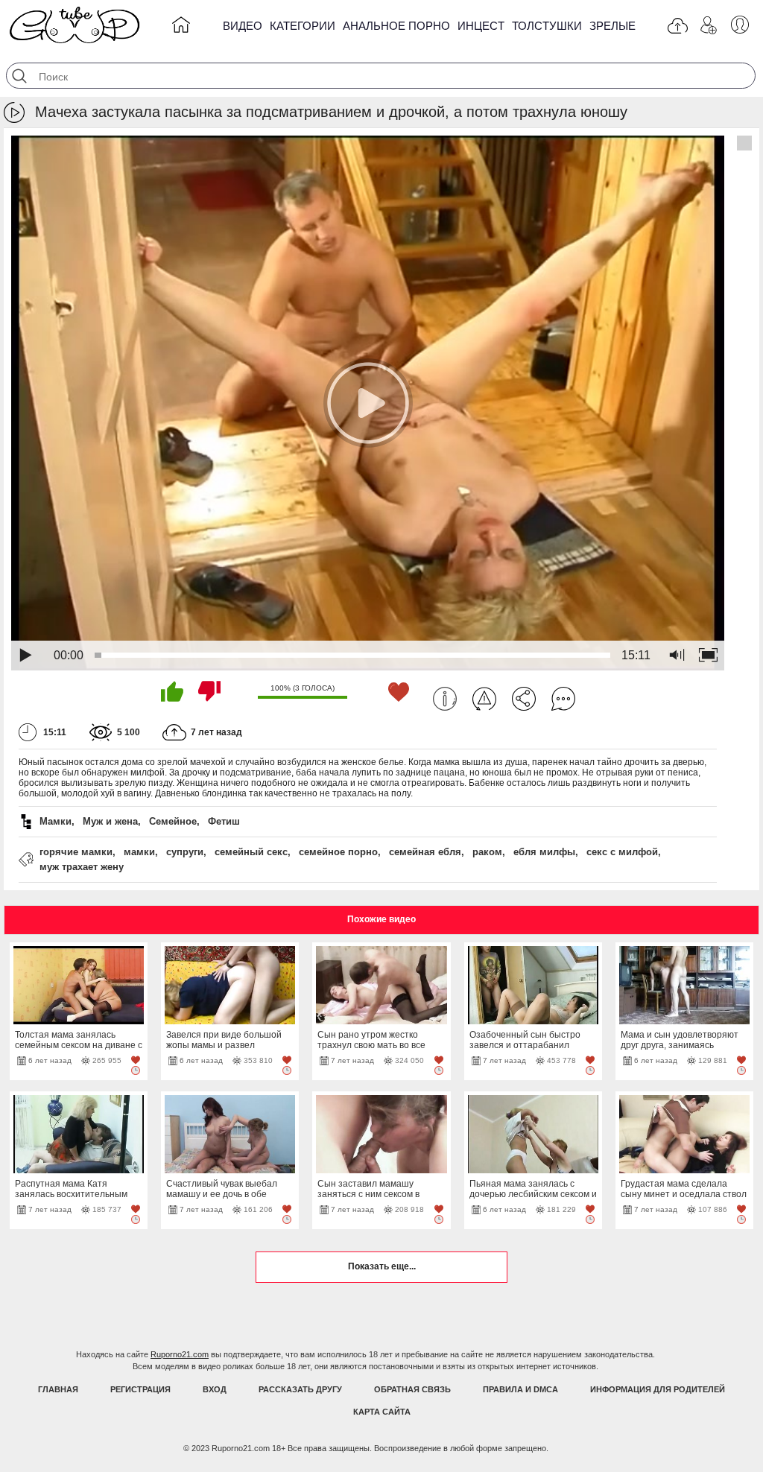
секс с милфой (622, 851)
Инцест (481, 25)
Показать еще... (382, 1266)
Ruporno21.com (180, 1354)
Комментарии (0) (563, 699)
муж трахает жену (81, 866)
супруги (184, 851)
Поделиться (523, 699)
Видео (242, 25)
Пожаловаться (484, 699)
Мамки (55, 821)
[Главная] (181, 27)
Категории (302, 25)
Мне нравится (172, 691)
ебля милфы (544, 851)
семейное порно (338, 851)
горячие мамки (76, 851)
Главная (58, 1389)
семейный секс (251, 851)
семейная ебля (425, 851)
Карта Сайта (382, 1411)
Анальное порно (396, 25)
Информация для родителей (657, 1389)
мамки (139, 851)
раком (487, 851)
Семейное (173, 821)
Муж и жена (110, 821)
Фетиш (224, 821)
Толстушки (547, 25)
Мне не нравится (209, 691)
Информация (444, 699)
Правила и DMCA (520, 1389)
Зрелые (612, 25)
